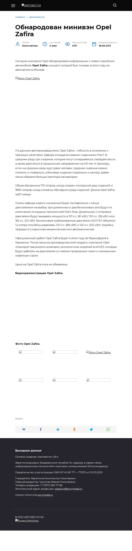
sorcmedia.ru (45, 495)
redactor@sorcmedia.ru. (69, 488)
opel (20, 418)
